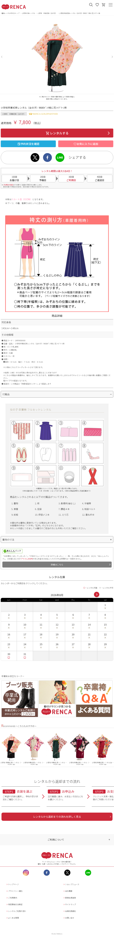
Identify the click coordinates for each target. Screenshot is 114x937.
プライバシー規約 (15, 891)
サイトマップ (70, 904)
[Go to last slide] (2, 57)
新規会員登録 (70, 897)
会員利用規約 (70, 911)
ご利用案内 (12, 897)
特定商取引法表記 (15, 904)
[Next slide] (112, 57)
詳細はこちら (57, 564)
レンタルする (59, 133)
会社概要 (68, 891)
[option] (11, 748)
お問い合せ (69, 917)
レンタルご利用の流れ (17, 911)
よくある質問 (13, 917)
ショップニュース (72, 884)
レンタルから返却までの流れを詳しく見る (57, 816)
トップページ (13, 884)
